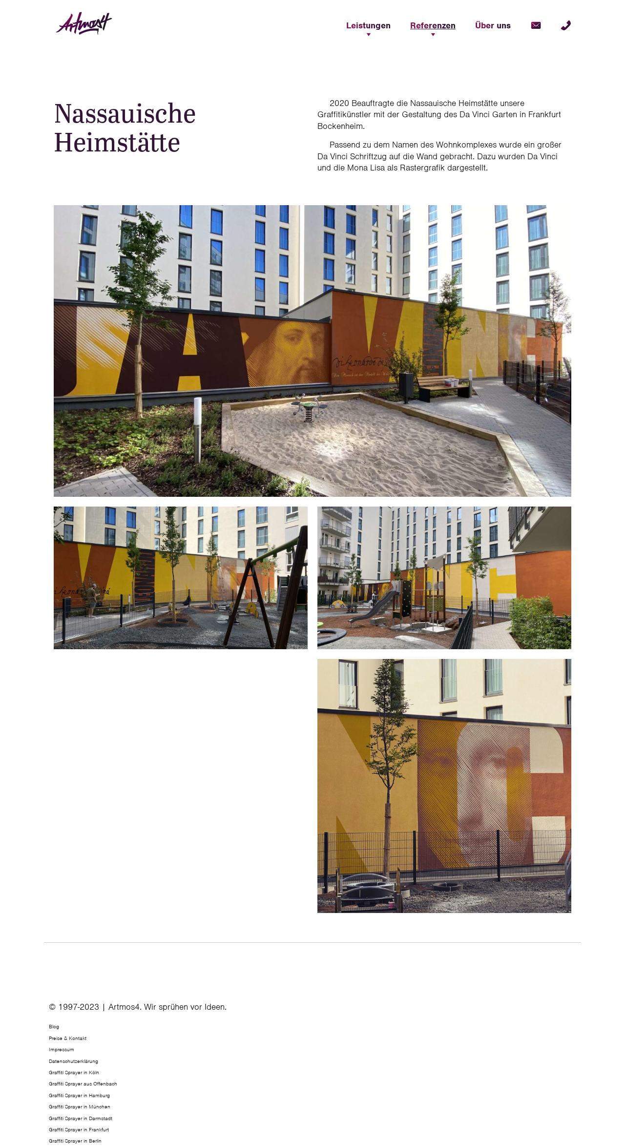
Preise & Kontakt (67, 1038)
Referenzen (433, 25)
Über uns (493, 25)
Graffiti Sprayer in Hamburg (79, 1095)
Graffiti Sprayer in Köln (74, 1072)
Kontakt (535, 25)
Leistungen (368, 25)
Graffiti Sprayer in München (79, 1106)
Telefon (566, 25)
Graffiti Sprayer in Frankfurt (79, 1129)
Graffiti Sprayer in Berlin (75, 1140)
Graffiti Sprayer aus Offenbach (83, 1083)
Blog (54, 1026)
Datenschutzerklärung (73, 1061)
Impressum (61, 1049)
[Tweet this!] (572, 1011)
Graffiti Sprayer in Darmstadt (80, 1118)
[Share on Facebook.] (570, 1011)
